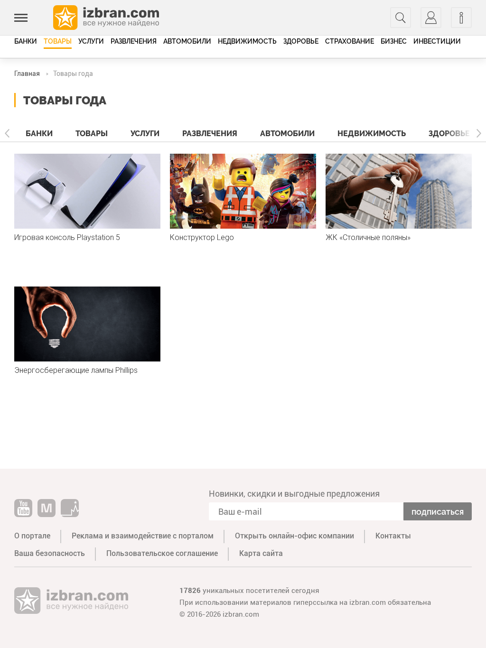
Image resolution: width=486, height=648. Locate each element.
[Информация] (461, 17)
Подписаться (437, 512)
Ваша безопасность (49, 553)
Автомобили (187, 41)
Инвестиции (437, 41)
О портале (32, 535)
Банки (25, 41)
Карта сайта (261, 553)
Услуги (91, 41)
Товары (58, 41)
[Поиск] (400, 17)
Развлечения (134, 41)
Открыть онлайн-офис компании (294, 535)
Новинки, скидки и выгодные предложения (294, 494)
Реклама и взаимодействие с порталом (143, 535)
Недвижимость (247, 41)
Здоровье (300, 41)
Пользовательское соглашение (162, 553)
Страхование (349, 41)
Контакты (393, 535)
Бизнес (394, 41)
